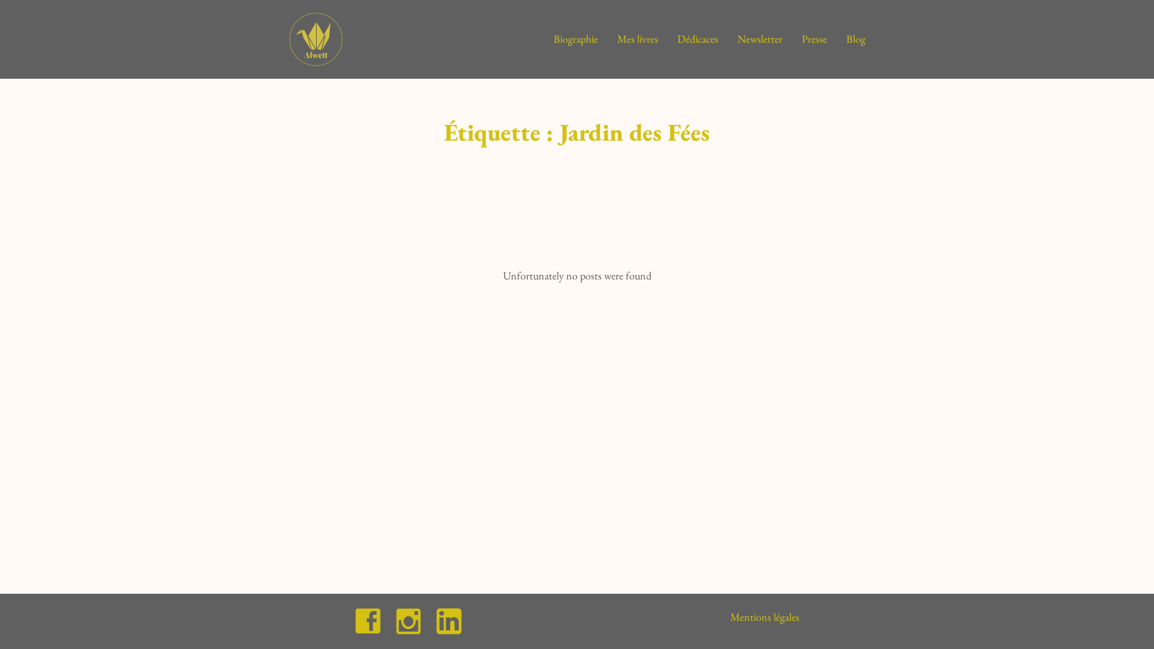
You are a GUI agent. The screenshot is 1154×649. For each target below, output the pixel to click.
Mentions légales (764, 617)
